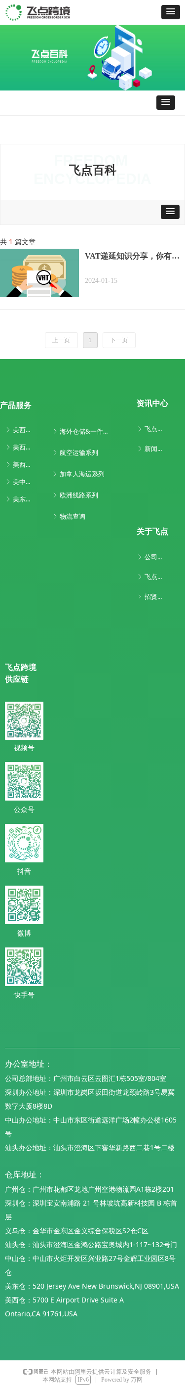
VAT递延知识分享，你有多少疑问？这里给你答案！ (132, 258)
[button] (170, 12)
